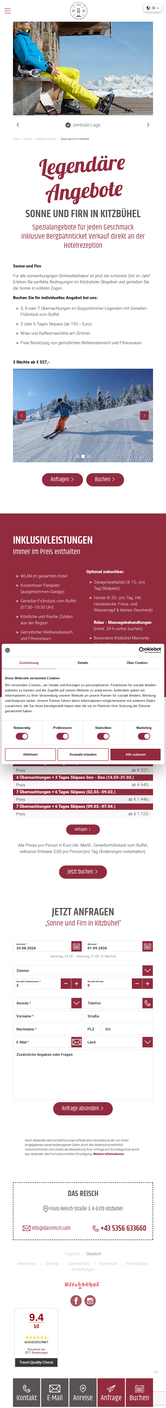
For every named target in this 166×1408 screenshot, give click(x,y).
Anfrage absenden (80, 1108)
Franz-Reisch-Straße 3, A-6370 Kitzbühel (85, 1209)
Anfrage (111, 1398)
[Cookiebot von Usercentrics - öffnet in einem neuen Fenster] (142, 650)
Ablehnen (30, 754)
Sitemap (52, 1263)
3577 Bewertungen (36, 1352)
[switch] (62, 736)
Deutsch (93, 1253)
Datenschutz (79, 1263)
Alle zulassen (136, 754)
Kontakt (26, 1398)
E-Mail (55, 1398)
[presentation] (17, 124)
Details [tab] (83, 663)
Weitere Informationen (108, 1154)
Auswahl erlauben (83, 754)
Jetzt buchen (80, 871)
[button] (152, 8)
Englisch (72, 1253)
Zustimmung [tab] (28, 663)
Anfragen (60, 479)
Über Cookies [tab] (137, 663)
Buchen (139, 1398)
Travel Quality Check (36, 1362)
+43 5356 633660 (122, 1228)
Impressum (108, 1263)
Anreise (83, 1398)
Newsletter (27, 1263)
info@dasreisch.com (50, 1228)
